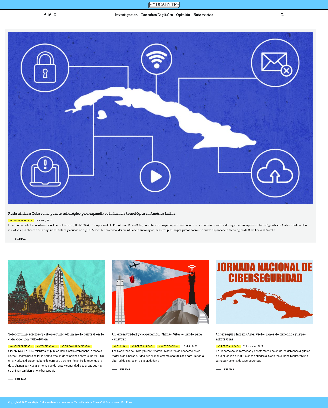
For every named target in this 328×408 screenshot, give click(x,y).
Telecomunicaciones (76, 346)
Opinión (183, 14)
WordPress (126, 402)
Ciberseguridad (21, 220)
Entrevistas (203, 14)
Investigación (126, 14)
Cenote (85, 402)
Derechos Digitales (157, 14)
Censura (120, 346)
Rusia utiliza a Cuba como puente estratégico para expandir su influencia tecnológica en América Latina (91, 213)
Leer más (20, 239)
